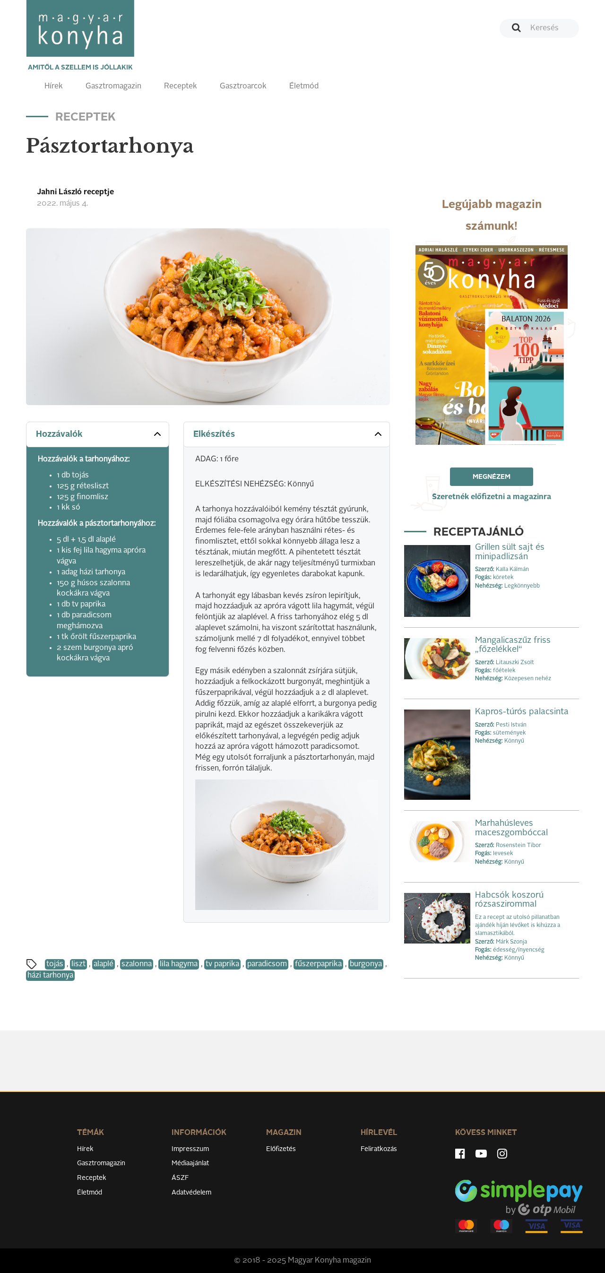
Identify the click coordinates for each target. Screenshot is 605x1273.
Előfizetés (281, 1149)
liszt (78, 964)
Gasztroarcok (243, 86)
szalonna (136, 964)
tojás (54, 964)
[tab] (97, 434)
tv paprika (222, 964)
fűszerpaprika (318, 964)
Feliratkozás (379, 1149)
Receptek (180, 86)
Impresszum (190, 1149)
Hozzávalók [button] (59, 434)
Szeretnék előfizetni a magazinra (491, 497)
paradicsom (267, 964)
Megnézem (491, 477)
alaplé (103, 964)
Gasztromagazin (113, 86)
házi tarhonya (50, 975)
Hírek (53, 86)
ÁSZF (180, 1178)
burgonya (366, 964)
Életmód (304, 86)
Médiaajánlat (190, 1163)
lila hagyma (179, 964)
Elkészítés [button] (214, 434)
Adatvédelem (191, 1192)
